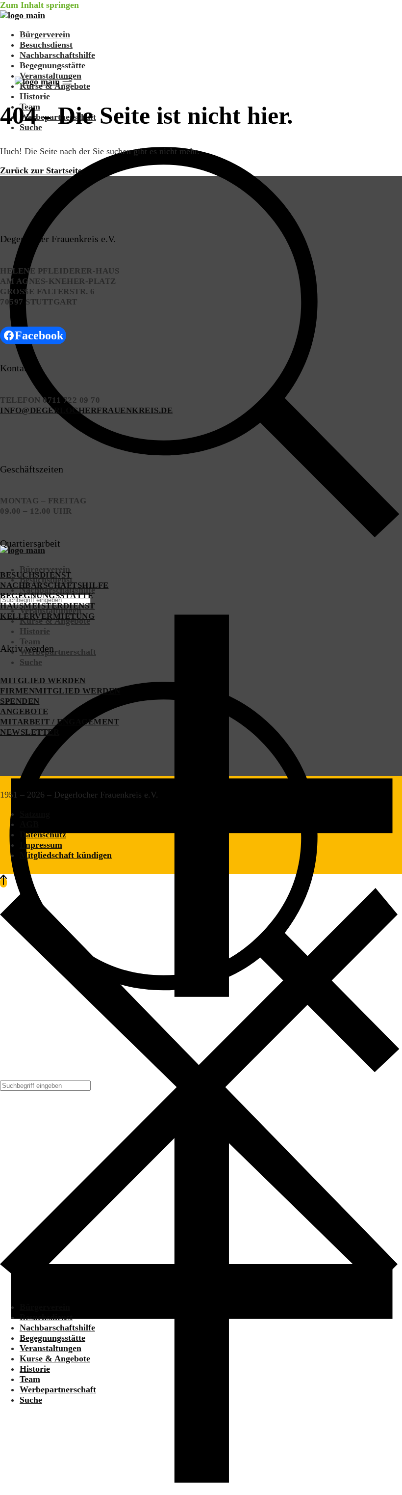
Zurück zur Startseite (41, 170)
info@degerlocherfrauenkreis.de (86, 410)
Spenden (20, 701)
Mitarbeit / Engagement (59, 721)
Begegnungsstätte (46, 595)
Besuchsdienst (36, 575)
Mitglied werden (43, 680)
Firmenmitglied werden (60, 690)
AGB (29, 824)
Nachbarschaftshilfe (54, 585)
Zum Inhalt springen (39, 5)
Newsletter (29, 732)
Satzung (35, 814)
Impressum (41, 845)
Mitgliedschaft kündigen (66, 855)
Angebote (24, 711)
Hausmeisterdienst (47, 605)
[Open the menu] (67, 81)
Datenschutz (43, 834)
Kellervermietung (47, 616)
